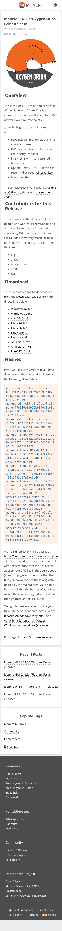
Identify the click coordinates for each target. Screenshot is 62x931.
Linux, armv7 (19, 332)
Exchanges (11, 746)
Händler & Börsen (16, 850)
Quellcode (15, 914)
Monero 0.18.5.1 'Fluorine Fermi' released (31, 687)
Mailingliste (12, 828)
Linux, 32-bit (19, 328)
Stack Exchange (15, 855)
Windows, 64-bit (21, 309)
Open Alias (12, 881)
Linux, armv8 (19, 337)
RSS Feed (50, 914)
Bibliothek (12, 792)
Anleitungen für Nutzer (19, 788)
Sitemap (34, 914)
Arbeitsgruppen (15, 819)
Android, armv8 (21, 347)
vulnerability (43, 172)
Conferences (12, 739)
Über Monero (14, 773)
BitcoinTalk (12, 859)
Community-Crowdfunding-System (26, 895)
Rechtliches (46, 910)
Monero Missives (15, 724)
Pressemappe (14, 890)
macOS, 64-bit (20, 318)
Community (11, 731)
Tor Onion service (23, 910)
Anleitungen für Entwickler (21, 783)
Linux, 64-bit (19, 323)
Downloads (12, 797)
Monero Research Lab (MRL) (22, 886)
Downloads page (27, 297)
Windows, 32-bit (21, 314)
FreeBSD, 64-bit (21, 351)
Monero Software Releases (35, 637)
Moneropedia (14, 778)
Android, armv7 (21, 342)
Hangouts (11, 823)
